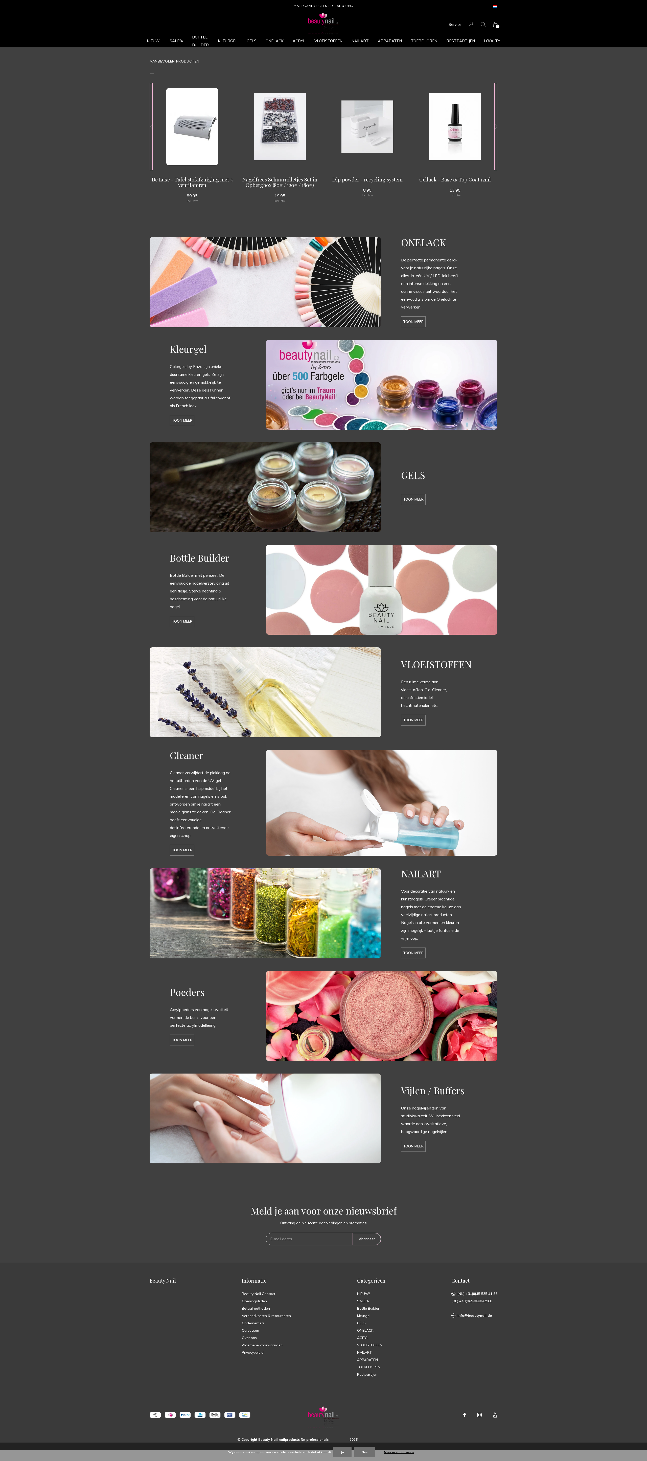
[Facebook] (464, 1415)
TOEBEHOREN (424, 40)
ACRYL (299, 40)
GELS (252, 40)
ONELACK (275, 40)
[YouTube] (495, 1415)
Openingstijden (254, 1301)
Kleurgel (228, 40)
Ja (342, 1452)
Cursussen (250, 1330)
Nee (364, 1452)
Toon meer (413, 321)
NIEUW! (153, 40)
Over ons (249, 1337)
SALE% (176, 40)
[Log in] (471, 24)
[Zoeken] (483, 24)
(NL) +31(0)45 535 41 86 (477, 1293)
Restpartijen (460, 40)
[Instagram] (479, 1415)
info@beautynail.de (474, 1315)
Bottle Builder (200, 41)
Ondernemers (253, 1323)
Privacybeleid (253, 1352)
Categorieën (371, 1280)
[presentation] (151, 126)
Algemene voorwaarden (262, 1345)
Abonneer (367, 1239)
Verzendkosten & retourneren (266, 1315)
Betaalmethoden (256, 1308)
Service (455, 24)
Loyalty (492, 40)
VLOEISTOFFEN (328, 40)
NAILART (360, 40)
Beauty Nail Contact (258, 1293)
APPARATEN (390, 40)
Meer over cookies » (399, 1452)
